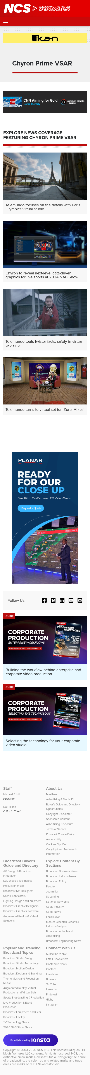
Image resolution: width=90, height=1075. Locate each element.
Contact (51, 969)
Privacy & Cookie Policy (60, 834)
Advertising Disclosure (59, 824)
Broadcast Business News (62, 871)
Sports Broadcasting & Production (23, 997)
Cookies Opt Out (56, 844)
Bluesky (51, 979)
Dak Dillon (9, 807)
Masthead (52, 794)
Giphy (49, 999)
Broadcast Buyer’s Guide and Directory (20, 863)
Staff (7, 788)
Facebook (52, 974)
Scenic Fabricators (14, 896)
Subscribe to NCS (57, 954)
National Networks (57, 902)
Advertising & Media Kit (60, 799)
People (50, 886)
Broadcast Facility (14, 1017)
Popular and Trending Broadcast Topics (21, 950)
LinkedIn (51, 989)
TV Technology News (16, 1022)
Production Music (13, 886)
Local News (53, 917)
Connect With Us (61, 948)
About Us (54, 788)
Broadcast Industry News (61, 876)
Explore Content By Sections (63, 863)
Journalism (52, 891)
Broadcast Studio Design (18, 958)
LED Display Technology (17, 881)
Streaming (52, 896)
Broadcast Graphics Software (21, 911)
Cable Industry (55, 907)
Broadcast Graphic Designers (20, 906)
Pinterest (51, 994)
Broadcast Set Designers (18, 891)
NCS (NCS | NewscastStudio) (56, 1050)
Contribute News (56, 964)
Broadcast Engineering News (63, 941)
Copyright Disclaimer (58, 814)
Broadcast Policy (56, 881)
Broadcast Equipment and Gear (22, 1012)
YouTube (51, 984)
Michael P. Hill (11, 794)
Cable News (53, 912)
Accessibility (53, 839)
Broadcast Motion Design (18, 968)
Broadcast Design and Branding (22, 973)
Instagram (52, 1004)
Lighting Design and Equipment (22, 901)
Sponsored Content (58, 819)
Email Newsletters (57, 959)
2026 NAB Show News (17, 1027)
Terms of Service (56, 829)
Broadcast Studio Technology (20, 963)
